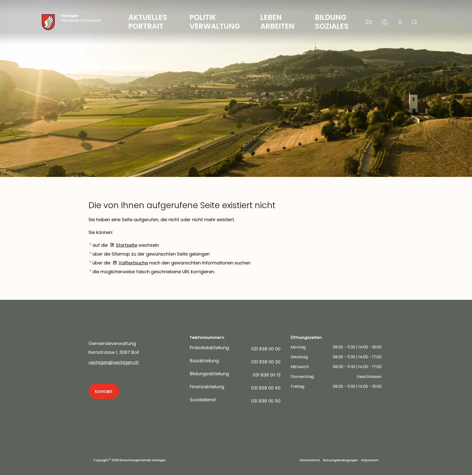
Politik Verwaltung (215, 21)
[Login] (400, 22)
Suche (416, 23)
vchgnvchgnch (113, 362)
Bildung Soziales (332, 21)
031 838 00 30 (265, 362)
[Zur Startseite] (81, 22)
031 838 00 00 (265, 349)
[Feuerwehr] (368, 22)
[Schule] (384, 22)
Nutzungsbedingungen (340, 460)
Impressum (370, 460)
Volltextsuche (133, 263)
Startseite (126, 245)
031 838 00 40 (265, 388)
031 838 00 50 (265, 401)
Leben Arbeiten (277, 21)
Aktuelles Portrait (148, 21)
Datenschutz (310, 460)
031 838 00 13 (266, 375)
